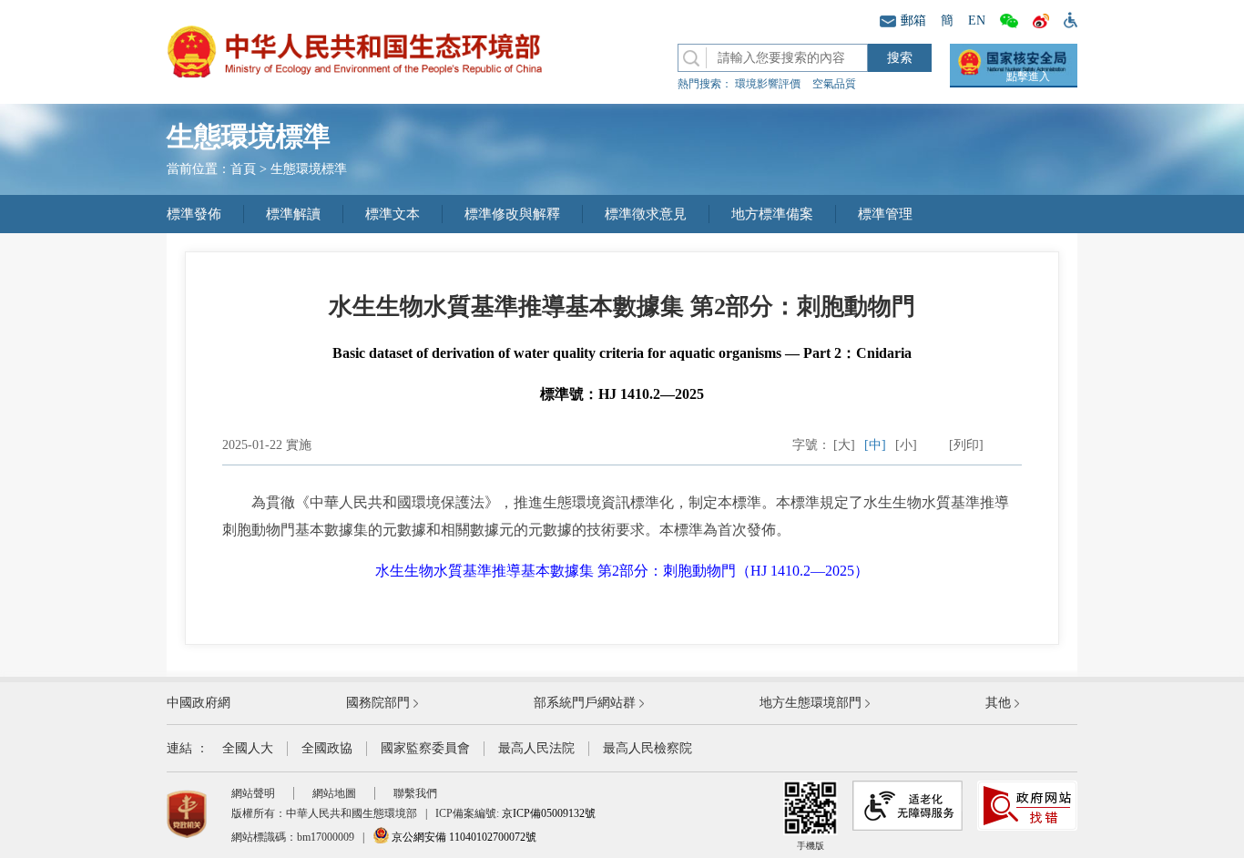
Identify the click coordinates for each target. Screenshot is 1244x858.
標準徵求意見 (646, 214)
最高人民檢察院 (647, 748)
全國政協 (326, 748)
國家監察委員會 (425, 748)
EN (976, 20)
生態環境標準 (308, 169)
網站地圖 (334, 793)
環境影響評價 (767, 83)
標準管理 (885, 214)
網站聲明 (253, 793)
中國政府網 (198, 703)
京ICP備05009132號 (549, 813)
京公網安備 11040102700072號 (462, 837)
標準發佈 (194, 214)
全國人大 (247, 748)
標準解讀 (293, 214)
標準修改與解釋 (512, 214)
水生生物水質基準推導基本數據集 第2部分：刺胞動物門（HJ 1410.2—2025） (622, 570)
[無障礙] (1066, 19)
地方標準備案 (772, 214)
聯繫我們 (415, 793)
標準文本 (392, 214)
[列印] (966, 445)
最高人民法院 (536, 748)
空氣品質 (834, 83)
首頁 (243, 169)
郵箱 (913, 20)
